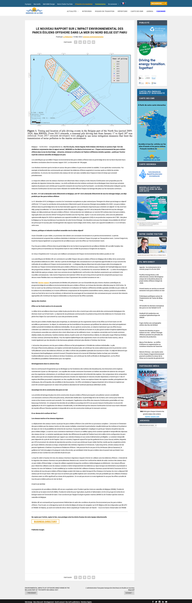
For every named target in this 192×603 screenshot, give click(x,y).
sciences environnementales (93, 37)
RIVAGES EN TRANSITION (104, 11)
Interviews (87, 11)
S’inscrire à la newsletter (84, 4)
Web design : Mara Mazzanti (34, 602)
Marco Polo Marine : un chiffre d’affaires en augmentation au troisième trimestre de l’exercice (150, 344)
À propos (28, 4)
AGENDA (150, 11)
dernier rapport (43, 283)
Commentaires (100, 4)
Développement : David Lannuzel (54, 602)
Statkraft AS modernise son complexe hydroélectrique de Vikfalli (149, 315)
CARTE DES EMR (137, 11)
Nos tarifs (37, 4)
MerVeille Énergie (49, 4)
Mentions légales (86, 602)
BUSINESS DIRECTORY (45, 521)
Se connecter (112, 4)
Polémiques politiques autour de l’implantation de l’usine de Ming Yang (150, 298)
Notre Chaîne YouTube (65, 4)
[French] (124, 3)
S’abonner (160, 11)
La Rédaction (67, 37)
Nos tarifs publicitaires (73, 602)
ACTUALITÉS (72, 11)
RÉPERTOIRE (122, 11)
